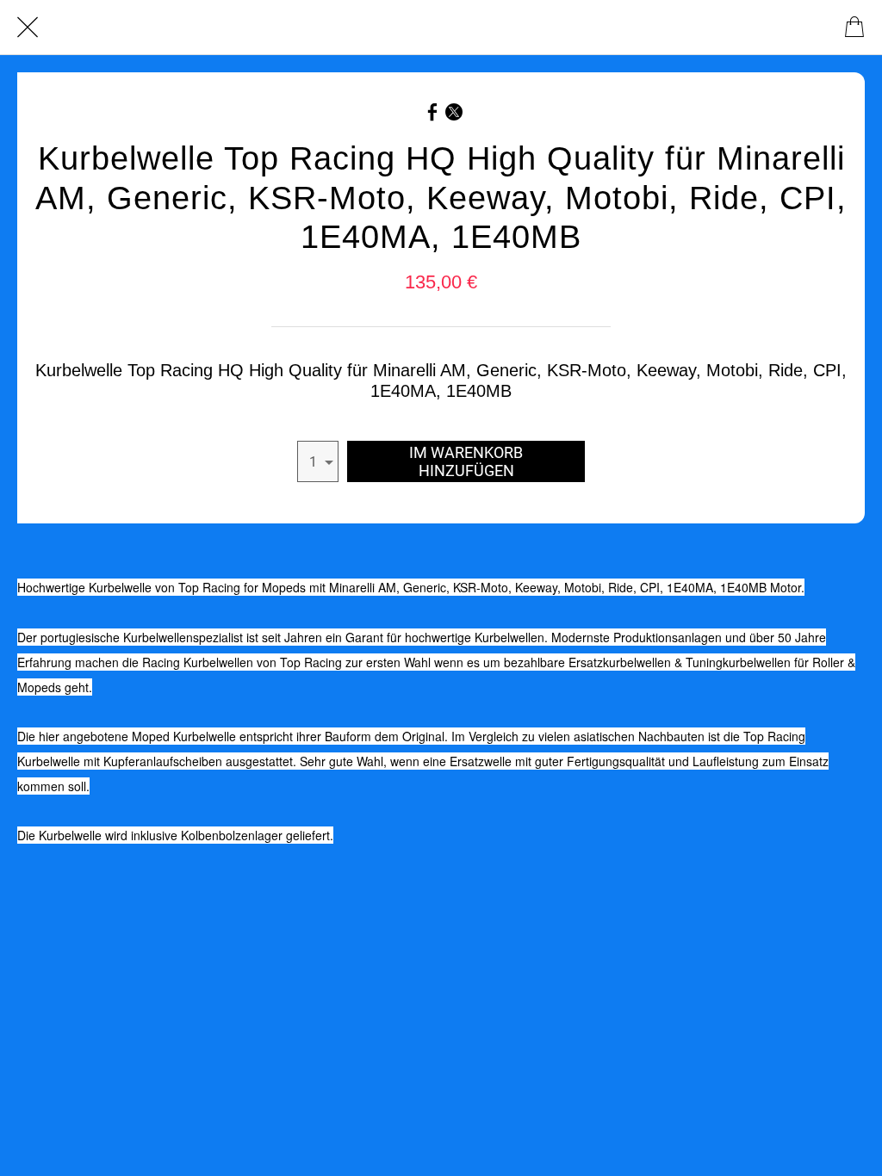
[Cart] (854, 27)
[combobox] (318, 461)
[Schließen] (27, 27)
